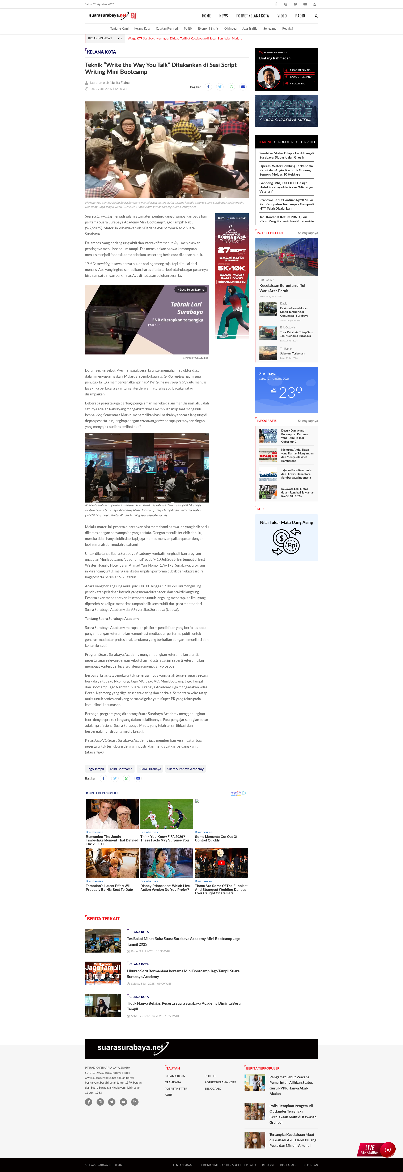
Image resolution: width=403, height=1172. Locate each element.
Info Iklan (310, 1165)
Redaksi (287, 28)
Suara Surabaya (150, 769)
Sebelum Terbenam (292, 353)
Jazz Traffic (249, 28)
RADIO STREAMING (300, 70)
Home (206, 16)
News (223, 16)
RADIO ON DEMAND (300, 76)
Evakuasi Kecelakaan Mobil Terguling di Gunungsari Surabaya (294, 311)
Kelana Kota (142, 28)
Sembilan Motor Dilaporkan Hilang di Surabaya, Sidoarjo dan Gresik (286, 155)
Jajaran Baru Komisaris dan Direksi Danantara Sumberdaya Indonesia (296, 473)
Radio (300, 16)
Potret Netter (176, 1088)
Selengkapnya (308, 233)
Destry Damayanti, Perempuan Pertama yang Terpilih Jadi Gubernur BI (294, 436)
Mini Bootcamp (121, 769)
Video (282, 16)
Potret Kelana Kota (252, 16)
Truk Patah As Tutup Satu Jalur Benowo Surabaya (296, 334)
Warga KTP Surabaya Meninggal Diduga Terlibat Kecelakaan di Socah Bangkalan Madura (185, 38)
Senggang (269, 28)
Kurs (169, 1094)
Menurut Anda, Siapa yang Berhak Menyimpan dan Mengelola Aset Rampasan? (297, 455)
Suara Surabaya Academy (185, 769)
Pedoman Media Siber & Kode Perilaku (228, 1165)
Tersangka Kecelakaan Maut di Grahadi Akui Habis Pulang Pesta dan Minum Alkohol (293, 1140)
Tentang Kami (119, 28)
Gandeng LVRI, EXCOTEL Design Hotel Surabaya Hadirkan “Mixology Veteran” (286, 187)
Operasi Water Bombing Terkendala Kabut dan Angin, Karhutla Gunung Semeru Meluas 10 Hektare (286, 170)
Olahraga (230, 28)
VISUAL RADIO (297, 83)
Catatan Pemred (167, 28)
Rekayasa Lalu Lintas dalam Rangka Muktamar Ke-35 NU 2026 (297, 492)
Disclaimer (288, 1165)
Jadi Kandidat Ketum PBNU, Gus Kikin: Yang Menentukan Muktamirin (286, 219)
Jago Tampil (95, 769)
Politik (188, 28)
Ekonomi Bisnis (208, 28)
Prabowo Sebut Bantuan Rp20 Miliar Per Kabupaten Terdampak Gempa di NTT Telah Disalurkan (286, 204)
